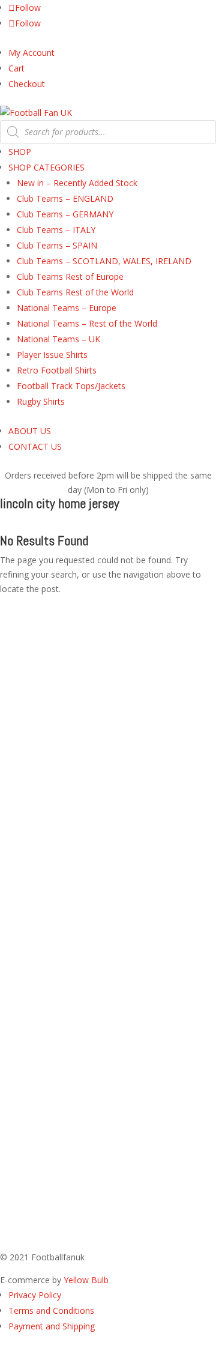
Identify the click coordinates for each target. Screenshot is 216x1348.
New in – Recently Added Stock (77, 183)
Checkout (26, 83)
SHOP (19, 151)
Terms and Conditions (51, 1310)
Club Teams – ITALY (56, 229)
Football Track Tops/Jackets (71, 385)
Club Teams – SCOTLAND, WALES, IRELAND (104, 261)
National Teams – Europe (66, 307)
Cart (16, 68)
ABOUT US (29, 431)
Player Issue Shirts (52, 354)
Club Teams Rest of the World (75, 292)
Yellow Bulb (86, 1280)
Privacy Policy (34, 1295)
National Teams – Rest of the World (87, 323)
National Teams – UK (58, 339)
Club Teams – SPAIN (57, 245)
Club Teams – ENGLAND (65, 198)
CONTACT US (35, 446)
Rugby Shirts (41, 401)
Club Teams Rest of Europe (70, 276)
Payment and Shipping (51, 1326)
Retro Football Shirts (57, 370)
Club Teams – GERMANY (65, 214)
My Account (31, 52)
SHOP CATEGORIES (46, 167)
